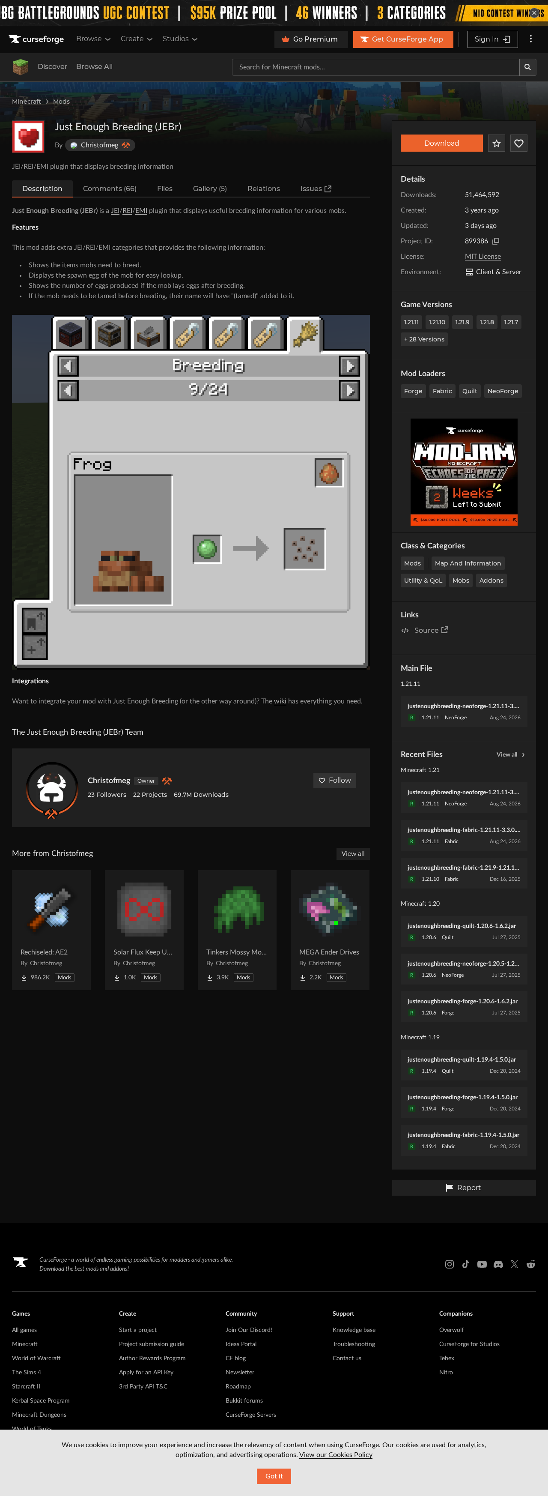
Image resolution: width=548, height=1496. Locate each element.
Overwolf (451, 1330)
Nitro (446, 1373)
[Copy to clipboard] (495, 241)
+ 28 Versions (424, 339)
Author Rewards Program (152, 1358)
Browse (89, 39)
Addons (491, 580)
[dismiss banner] (534, 13)
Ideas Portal (241, 1344)
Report (469, 1188)
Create (132, 39)
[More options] (530, 39)
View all (507, 755)
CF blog (236, 1358)
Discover (53, 67)
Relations (263, 189)
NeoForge (503, 391)
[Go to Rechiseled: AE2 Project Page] (51, 930)
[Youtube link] (482, 1264)
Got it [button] (274, 1476)
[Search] (527, 67)
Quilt (469, 391)
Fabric (442, 391)
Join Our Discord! (249, 1330)
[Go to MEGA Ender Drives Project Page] (330, 930)
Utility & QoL (423, 580)
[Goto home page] (37, 39)
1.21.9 (463, 322)
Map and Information (468, 563)
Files (165, 189)
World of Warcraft (36, 1358)
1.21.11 (411, 322)
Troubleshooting (354, 1344)
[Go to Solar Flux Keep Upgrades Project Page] (144, 930)
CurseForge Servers (251, 1415)
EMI (141, 210)
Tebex (446, 1358)
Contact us (347, 1358)
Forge (413, 391)
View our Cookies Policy (335, 1454)
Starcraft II (26, 1387)
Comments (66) (110, 189)
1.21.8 (487, 322)
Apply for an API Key (146, 1373)
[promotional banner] (274, 13)
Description (42, 189)
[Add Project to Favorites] (496, 143)
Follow (340, 780)
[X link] (514, 1264)
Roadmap (238, 1387)
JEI (115, 210)
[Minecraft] (20, 67)
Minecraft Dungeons (39, 1415)
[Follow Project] (518, 143)
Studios (176, 39)
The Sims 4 (26, 1373)
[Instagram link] (449, 1264)
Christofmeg (109, 781)
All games (24, 1330)
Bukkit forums (244, 1401)
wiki (280, 701)
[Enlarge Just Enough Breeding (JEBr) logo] (28, 136)
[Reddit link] (531, 1264)
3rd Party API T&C (143, 1387)
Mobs (461, 580)
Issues (311, 189)
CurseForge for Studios (469, 1344)
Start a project (138, 1330)
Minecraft (26, 101)
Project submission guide (151, 1344)
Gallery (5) (210, 189)
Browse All (94, 67)
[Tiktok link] (466, 1264)
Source (426, 630)
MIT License (483, 256)
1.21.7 (511, 322)
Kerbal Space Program (41, 1401)
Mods (61, 101)
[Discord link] (498, 1264)
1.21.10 (437, 322)
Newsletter (240, 1373)
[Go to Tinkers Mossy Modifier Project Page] (237, 930)
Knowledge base (354, 1330)
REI (127, 210)
